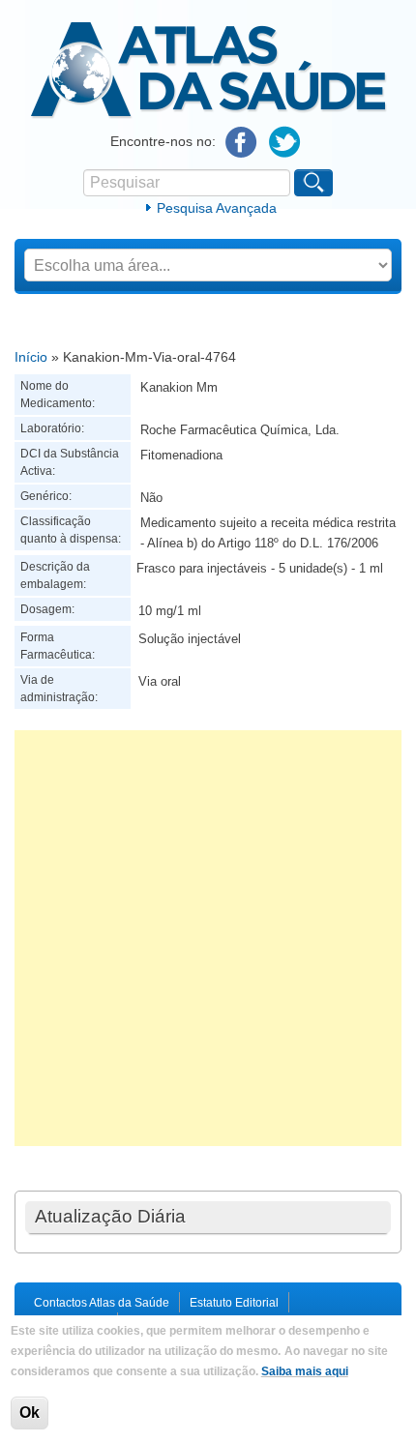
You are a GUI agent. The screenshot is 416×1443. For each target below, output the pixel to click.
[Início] (208, 115)
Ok (29, 1412)
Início (31, 357)
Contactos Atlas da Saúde (101, 1303)
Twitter (285, 143)
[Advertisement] (208, 938)
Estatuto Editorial (234, 1303)
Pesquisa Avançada (217, 208)
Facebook (241, 143)
